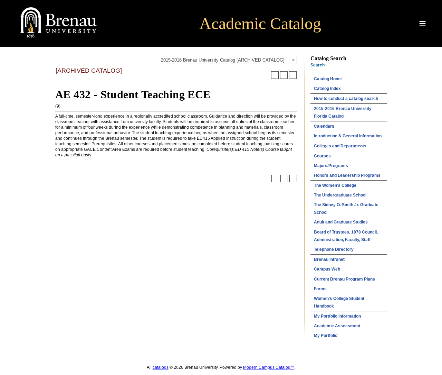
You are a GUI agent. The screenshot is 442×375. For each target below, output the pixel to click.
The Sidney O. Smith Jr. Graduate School (346, 208)
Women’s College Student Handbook (339, 302)
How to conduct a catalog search (346, 98)
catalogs (161, 367)
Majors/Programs (331, 165)
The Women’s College (335, 185)
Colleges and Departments (340, 146)
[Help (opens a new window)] (293, 75)
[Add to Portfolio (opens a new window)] (275, 75)
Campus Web (327, 269)
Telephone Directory (334, 249)
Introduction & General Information (348, 136)
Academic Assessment (337, 325)
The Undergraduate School (340, 195)
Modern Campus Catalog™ (269, 367)
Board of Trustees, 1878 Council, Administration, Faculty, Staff (346, 236)
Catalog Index (327, 88)
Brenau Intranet (329, 259)
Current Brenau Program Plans (344, 279)
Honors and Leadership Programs (347, 175)
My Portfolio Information (337, 316)
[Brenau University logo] (58, 38)
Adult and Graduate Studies (341, 222)
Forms (320, 288)
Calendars (324, 126)
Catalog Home (328, 78)
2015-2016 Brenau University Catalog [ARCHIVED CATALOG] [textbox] (223, 60)
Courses (322, 156)
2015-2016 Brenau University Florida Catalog (343, 112)
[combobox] (228, 60)
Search (317, 65)
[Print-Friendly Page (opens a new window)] (284, 75)
